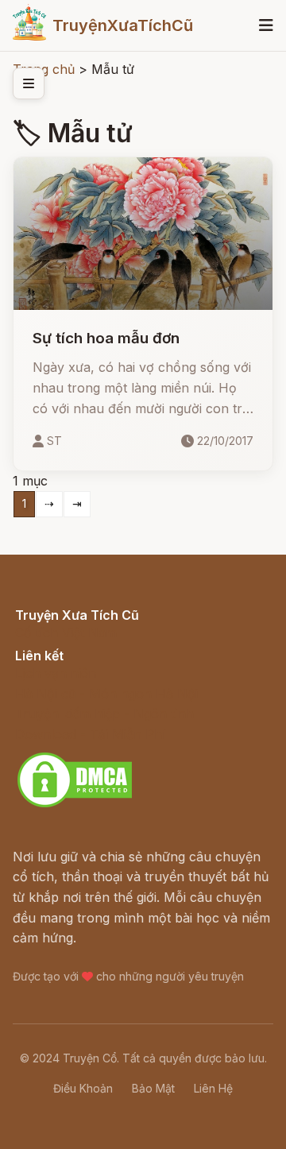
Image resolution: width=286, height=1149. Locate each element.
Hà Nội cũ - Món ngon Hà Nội (106, 694)
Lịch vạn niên (55, 673)
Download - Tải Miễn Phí (90, 734)
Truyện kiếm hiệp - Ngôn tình (104, 714)
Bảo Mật (153, 1088)
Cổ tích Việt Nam (66, 632)
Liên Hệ (213, 1088)
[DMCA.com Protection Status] (74, 805)
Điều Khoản (83, 1088)
